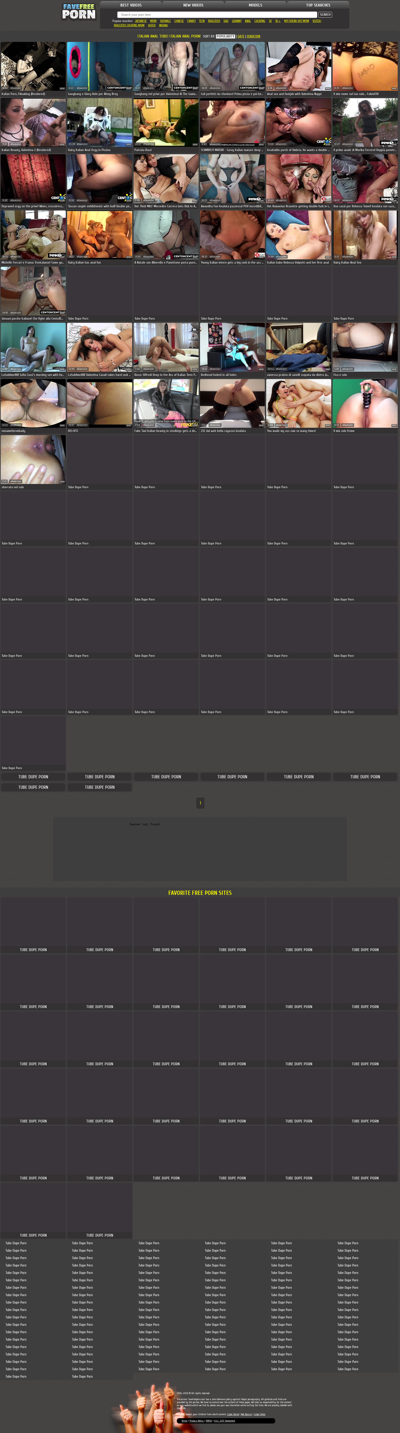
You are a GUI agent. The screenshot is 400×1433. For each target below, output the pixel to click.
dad (226, 21)
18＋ (278, 21)
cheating (259, 21)
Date (241, 36)
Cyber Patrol (233, 1414)
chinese (179, 21)
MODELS (255, 5)
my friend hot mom (296, 21)
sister (152, 25)
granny (236, 21)
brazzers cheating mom (129, 25)
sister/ (316, 21)
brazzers (214, 21)
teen (202, 21)
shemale (165, 21)
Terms (184, 1420)
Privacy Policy (197, 1420)
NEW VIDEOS (193, 5)
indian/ (163, 25)
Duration (253, 36)
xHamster (15, 88)
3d (270, 21)
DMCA (209, 1420)
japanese (141, 21)
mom (153, 21)
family (191, 21)
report (62, 89)
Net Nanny (246, 1414)
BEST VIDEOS (131, 5)
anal (248, 21)
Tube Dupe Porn (33, 776)
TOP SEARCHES (318, 5)
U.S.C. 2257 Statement (224, 1420)
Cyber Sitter (260, 1414)
